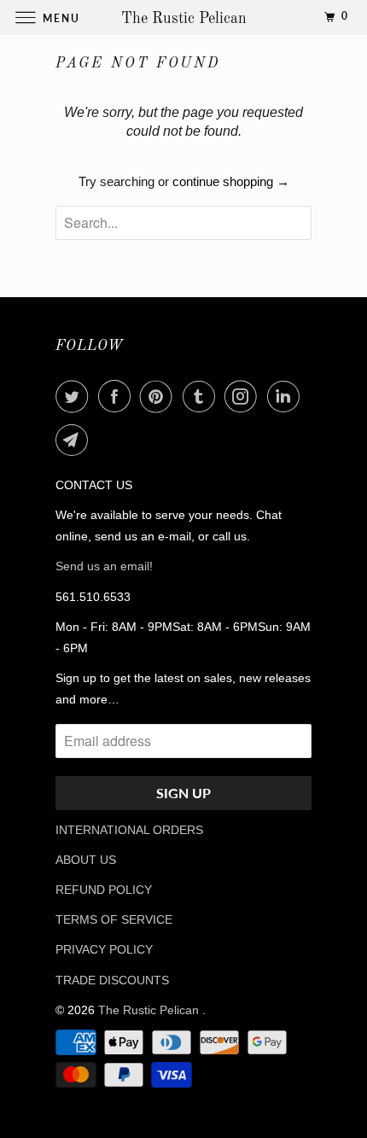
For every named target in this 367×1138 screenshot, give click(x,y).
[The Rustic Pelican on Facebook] (117, 396)
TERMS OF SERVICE (113, 919)
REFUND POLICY (103, 889)
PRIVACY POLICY (104, 949)
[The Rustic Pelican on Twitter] (75, 396)
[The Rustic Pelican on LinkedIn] (286, 396)
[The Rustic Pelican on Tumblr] (202, 396)
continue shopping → (230, 181)
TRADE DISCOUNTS (112, 980)
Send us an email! (104, 566)
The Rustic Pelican (150, 1010)
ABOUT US (85, 860)
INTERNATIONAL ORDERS (129, 830)
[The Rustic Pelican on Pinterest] (159, 396)
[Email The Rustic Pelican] (75, 439)
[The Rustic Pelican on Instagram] (244, 396)
